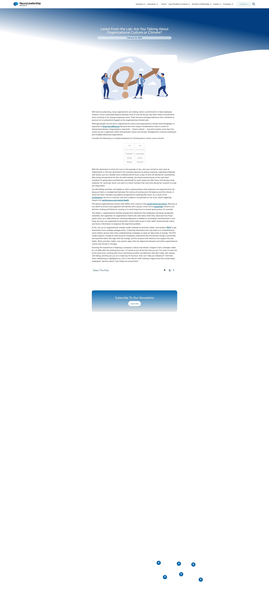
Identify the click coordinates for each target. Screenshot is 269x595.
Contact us (244, 4)
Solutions (115, 569)
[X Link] (169, 270)
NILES (163, 4)
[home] (27, 4)
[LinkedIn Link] (165, 270)
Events (114, 572)
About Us (115, 565)
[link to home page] (81, 561)
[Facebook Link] (174, 270)
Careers (114, 576)
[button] (141, 4)
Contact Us (116, 584)
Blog (113, 580)
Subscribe (134, 304)
